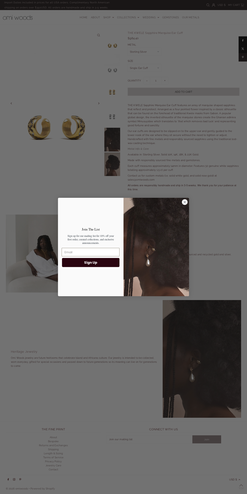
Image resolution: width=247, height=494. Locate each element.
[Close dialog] (185, 202)
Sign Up (90, 262)
